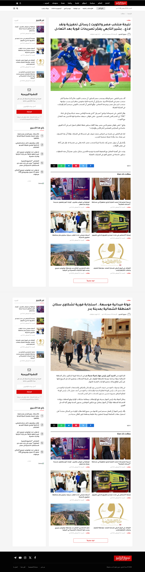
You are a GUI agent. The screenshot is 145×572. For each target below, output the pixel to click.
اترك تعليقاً (90, 281)
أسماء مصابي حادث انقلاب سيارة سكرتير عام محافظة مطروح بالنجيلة (71, 236)
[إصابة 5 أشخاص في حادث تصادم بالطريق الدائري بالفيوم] (111, 222)
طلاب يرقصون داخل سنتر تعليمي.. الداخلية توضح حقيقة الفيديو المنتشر (27, 145)
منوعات (55, 3)
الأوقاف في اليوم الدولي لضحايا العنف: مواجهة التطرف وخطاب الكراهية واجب (112, 269)
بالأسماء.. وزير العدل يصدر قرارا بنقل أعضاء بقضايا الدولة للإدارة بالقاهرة (28, 136)
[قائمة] (14, 8)
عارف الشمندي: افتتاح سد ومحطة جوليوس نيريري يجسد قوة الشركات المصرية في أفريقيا (72, 269)
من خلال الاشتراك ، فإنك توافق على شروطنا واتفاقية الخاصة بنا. (28, 118)
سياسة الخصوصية (29, 119)
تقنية (77, 3)
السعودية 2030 (56, 8)
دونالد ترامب (45, 8)
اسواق (84, 3)
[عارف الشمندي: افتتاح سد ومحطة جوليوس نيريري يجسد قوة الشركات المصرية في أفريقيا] (70, 255)
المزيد (47, 3)
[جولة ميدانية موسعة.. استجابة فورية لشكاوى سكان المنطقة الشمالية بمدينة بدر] (91, 344)
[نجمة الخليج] (123, 3)
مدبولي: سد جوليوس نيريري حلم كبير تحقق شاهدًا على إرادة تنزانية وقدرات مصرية (27, 154)
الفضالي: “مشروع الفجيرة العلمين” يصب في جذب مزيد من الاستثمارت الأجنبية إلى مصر (28, 163)
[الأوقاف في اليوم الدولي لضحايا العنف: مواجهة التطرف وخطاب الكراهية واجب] (111, 255)
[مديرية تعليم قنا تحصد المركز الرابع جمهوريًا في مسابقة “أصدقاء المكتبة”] (111, 189)
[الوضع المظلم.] (20, 3)
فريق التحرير (122, 34)
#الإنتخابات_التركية (88, 8)
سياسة (92, 3)
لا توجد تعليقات (94, 34)
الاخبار (107, 3)
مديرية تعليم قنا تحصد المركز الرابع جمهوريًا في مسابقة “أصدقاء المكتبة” (111, 203)
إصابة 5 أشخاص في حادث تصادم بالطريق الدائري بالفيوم (111, 235)
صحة (63, 3)
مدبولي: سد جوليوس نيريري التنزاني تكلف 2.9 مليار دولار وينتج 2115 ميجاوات (27, 172)
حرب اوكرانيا (76, 8)
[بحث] (17, 8)
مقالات (129, 20)
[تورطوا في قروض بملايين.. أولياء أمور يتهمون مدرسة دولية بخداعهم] (70, 189)
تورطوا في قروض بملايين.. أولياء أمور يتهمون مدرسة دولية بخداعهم (71, 203)
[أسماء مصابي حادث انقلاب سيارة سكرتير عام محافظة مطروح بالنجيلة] (70, 222)
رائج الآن (100, 8)
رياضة (70, 3)
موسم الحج (67, 8)
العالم (100, 3)
